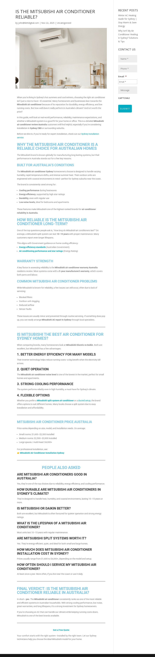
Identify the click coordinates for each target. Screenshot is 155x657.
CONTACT (130, 15)
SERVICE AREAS (110, 15)
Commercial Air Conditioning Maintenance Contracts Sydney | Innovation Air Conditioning (76, 9)
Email (122, 76)
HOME (47, 3)
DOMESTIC (102, 3)
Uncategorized (64, 22)
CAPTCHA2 (124, 98)
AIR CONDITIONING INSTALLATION (72, 3)
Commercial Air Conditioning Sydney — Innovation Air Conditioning (53, 15)
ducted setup (84, 400)
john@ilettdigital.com (28, 22)
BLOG (95, 15)
